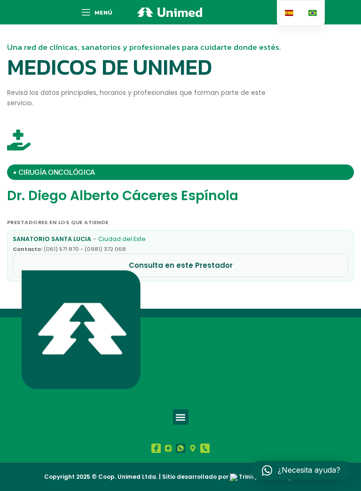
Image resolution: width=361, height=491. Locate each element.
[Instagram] (168, 448)
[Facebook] (156, 448)
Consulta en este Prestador (181, 265)
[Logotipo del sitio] (169, 11)
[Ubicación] (192, 448)
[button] (180, 417)
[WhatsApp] (180, 448)
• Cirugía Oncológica (54, 172)
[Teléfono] (205, 448)
